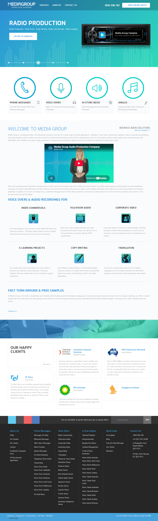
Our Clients (14, 443)
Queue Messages (40, 451)
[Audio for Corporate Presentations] (126, 218)
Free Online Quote (137, 5)
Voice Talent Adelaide (90, 487)
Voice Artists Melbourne (91, 465)
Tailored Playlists (88, 435)
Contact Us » (12, 311)
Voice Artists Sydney (89, 473)
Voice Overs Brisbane (42, 478)
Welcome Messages (41, 439)
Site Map (41, 516)
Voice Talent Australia (90, 477)
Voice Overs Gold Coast (43, 482)
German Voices (63, 497)
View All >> (47, 364)
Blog (108, 439)
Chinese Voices (63, 466)
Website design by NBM (142, 516)
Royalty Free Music (89, 443)
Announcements (88, 439)
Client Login (13, 518)
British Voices (63, 470)
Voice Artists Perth (88, 469)
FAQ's (12, 435)
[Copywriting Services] (79, 258)
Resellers (109, 451)
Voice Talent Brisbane (90, 491)
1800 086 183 (138, 435)
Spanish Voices (63, 490)
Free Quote (110, 435)
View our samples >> (142, 130)
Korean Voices (63, 486)
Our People (14, 439)
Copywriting (38, 463)
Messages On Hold (41, 435)
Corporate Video (64, 443)
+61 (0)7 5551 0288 (140, 439)
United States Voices (65, 478)
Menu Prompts (39, 447)
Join (147, 420)
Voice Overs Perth (40, 467)
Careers (13, 447)
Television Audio (64, 439)
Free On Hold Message (115, 443)
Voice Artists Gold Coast (91, 461)
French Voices (63, 494)
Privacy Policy (31, 516)
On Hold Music (39, 494)
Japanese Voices (64, 482)
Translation (62, 455)
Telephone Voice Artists (42, 459)
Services (44, 5)
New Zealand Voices (65, 474)
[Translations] (126, 258)
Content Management (90, 447)
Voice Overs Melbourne (43, 486)
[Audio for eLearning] (32, 258)
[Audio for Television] (80, 218)
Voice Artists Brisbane (90, 503)
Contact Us (71, 5)
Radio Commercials (65, 435)
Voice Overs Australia (42, 474)
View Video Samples (24, 43)
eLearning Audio (64, 447)
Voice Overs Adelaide (42, 470)
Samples (56, 5)
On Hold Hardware (41, 455)
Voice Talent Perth (89, 495)
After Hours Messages (42, 443)
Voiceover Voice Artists (66, 459)
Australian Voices (64, 462)
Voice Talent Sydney (89, 499)
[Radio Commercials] (33, 218)
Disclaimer (20, 516)
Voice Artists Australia (90, 457)
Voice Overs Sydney (41, 490)
